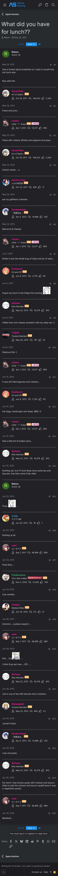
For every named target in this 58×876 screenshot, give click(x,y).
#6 (54, 224)
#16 (54, 530)
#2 (54, 106)
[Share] (51, 64)
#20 (54, 649)
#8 (54, 283)
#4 (54, 165)
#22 (54, 718)
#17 (54, 560)
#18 (54, 589)
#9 (54, 318)
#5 (54, 194)
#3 (54, 135)
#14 (54, 466)
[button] (4, 4)
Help (46, 872)
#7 (55, 254)
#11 (54, 377)
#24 (54, 778)
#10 (54, 347)
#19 (54, 619)
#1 (55, 65)
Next (30, 44)
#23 (54, 748)
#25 (54, 813)
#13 (54, 436)
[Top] (50, 872)
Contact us (37, 872)
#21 (54, 689)
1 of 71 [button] (21, 44)
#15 (54, 496)
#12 (54, 407)
